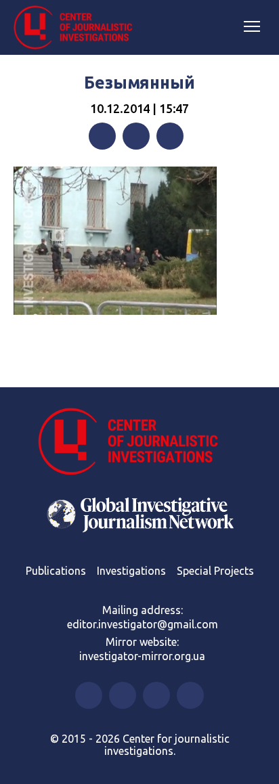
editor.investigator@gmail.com (142, 624)
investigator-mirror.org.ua (142, 656)
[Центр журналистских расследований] (78, 27)
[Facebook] (102, 136)
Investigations (131, 571)
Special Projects (215, 571)
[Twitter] (136, 136)
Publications (56, 571)
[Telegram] (170, 136)
